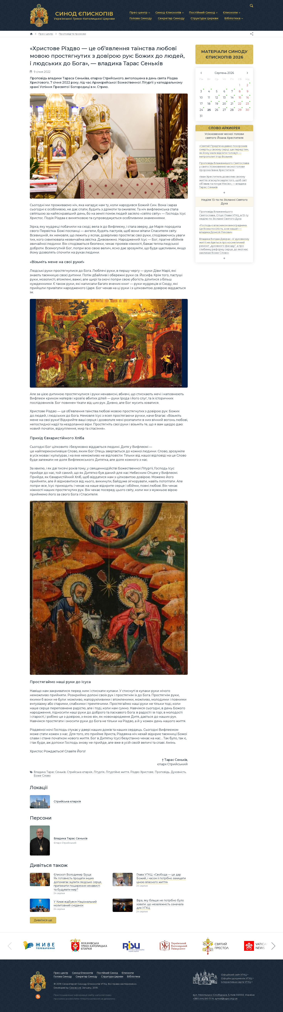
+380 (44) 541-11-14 (203, 998)
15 (240, 97)
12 (216, 97)
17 (201, 103)
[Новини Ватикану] (256, 946)
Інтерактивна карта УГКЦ (236, 981)
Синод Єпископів (82, 972)
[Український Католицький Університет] (173, 946)
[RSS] (38, 996)
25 (209, 110)
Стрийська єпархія (79, 772)
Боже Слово (42, 775)
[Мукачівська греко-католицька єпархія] (88, 946)
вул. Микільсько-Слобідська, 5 (211, 994)
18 (208, 103)
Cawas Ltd (75, 987)
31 (201, 116)
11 (209, 97)
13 (224, 97)
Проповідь (162, 772)
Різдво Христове (141, 772)
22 (239, 103)
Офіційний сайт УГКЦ (234, 974)
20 (224, 103)
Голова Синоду (63, 976)
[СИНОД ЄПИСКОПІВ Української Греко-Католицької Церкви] (39, 15)
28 (232, 110)
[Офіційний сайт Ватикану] (216, 946)
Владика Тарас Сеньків (50, 772)
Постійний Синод (107, 972)
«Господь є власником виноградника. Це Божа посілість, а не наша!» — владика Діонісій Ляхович (223, 229)
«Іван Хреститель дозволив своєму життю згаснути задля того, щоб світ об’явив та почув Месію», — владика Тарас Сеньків (223, 182)
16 (247, 97)
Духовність (178, 772)
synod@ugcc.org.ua (226, 998)
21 (232, 103)
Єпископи (128, 972)
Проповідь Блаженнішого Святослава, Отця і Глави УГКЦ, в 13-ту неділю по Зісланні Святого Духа (223, 215)
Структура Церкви (112, 976)
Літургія (99, 772)
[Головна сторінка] (31, 34)
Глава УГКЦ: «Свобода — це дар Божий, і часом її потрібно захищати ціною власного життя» (161, 878)
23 (247, 103)
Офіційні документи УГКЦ (236, 978)
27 (224, 110)
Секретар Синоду (86, 976)
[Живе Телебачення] (39, 946)
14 (232, 97)
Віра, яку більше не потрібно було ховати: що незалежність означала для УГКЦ (160, 904)
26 (216, 110)
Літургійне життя (117, 772)
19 (216, 103)
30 (247, 110)
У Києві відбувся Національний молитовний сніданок (75, 903)
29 (239, 110)
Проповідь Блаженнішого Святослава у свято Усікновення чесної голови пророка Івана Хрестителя (224, 166)
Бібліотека (133, 976)
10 (201, 97)
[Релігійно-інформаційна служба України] (133, 946)
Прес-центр (61, 972)
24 (201, 110)
